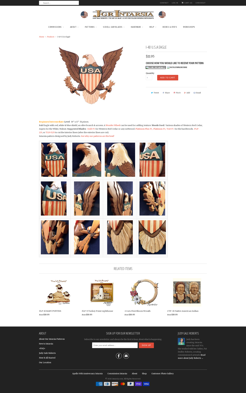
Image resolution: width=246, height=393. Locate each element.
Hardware (136, 26)
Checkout (201, 3)
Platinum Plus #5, (143, 129)
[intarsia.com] (123, 15)
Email (198, 93)
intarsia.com (117, 379)
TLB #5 (170, 129)
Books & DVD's (170, 26)
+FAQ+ (42, 348)
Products (50, 37)
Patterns (90, 26)
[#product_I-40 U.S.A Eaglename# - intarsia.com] (91, 75)
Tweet (156, 93)
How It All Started (47, 358)
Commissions (55, 26)
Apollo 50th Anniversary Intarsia (87, 373)
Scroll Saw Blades (112, 26)
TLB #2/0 (50, 132)
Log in (175, 3)
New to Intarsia (46, 344)
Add (188, 93)
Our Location (45, 362)
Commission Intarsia (117, 373)
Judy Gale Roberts (47, 353)
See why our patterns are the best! (97, 136)
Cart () (188, 3)
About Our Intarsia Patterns (52, 339)
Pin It (178, 93)
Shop (144, 373)
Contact (164, 3)
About (73, 26)
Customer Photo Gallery (162, 373)
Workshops (189, 26)
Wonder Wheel (113, 125)
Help (151, 26)
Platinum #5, (159, 129)
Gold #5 (91, 129)
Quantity (150, 73)
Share (167, 93)
